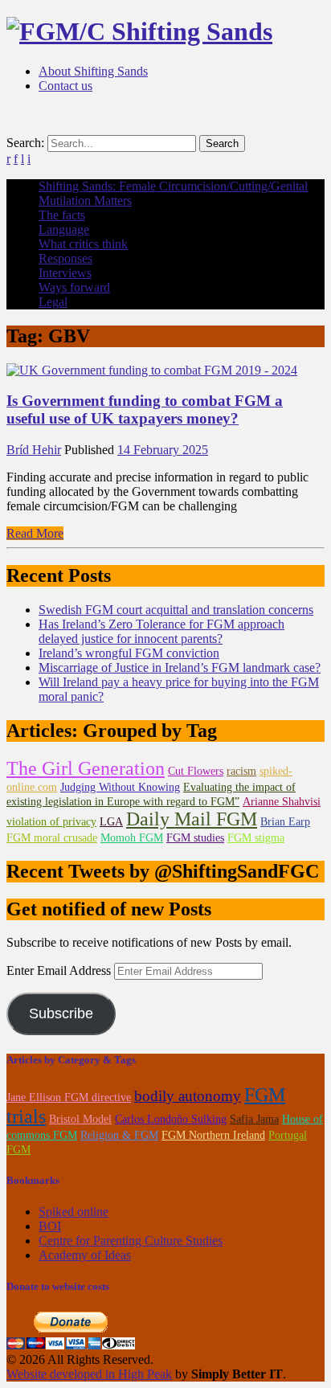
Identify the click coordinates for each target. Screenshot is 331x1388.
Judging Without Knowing (120, 787)
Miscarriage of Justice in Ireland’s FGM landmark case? (180, 667)
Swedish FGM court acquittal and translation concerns (176, 609)
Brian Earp (285, 822)
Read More (34, 533)
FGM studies (195, 838)
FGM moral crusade (51, 838)
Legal (53, 302)
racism (241, 771)
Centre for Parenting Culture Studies (131, 1240)
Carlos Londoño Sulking (171, 1119)
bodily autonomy (187, 1095)
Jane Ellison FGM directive (68, 1097)
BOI (50, 1226)
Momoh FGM (131, 838)
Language (64, 229)
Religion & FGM (119, 1135)
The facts (62, 215)
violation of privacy (51, 822)
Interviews (65, 273)
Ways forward (74, 287)
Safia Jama (254, 1119)
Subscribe (61, 1013)
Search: (25, 142)
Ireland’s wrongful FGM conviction (129, 653)
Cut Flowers (195, 771)
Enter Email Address (60, 970)
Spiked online (73, 1211)
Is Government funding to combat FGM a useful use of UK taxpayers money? (144, 409)
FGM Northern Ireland (213, 1135)
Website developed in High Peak (89, 1374)
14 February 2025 (162, 450)
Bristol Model (80, 1119)
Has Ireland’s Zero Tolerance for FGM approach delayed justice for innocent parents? (161, 631)
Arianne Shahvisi (282, 802)
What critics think (83, 244)
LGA (111, 822)
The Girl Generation (85, 768)
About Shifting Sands (93, 71)
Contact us (65, 85)
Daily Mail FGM (191, 819)
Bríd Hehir (33, 450)
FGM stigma (255, 838)
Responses (65, 258)
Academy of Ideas (85, 1255)
